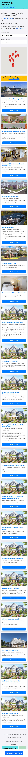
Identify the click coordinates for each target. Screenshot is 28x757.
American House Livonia (10, 650)
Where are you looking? (6, 39)
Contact (24, 734)
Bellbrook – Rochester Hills (11, 681)
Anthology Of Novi (8, 227)
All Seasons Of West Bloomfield (12, 558)
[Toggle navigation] (25, 7)
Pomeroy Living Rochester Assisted (13, 131)
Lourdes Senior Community (11, 588)
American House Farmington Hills (13, 99)
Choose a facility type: (5, 32)
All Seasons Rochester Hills (11, 619)
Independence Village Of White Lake (14, 293)
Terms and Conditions (7, 734)
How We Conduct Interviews (14, 737)
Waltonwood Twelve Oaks (10, 196)
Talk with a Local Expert (14, 753)
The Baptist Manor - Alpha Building (13, 465)
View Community (14, 110)
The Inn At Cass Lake (9, 263)
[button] (13, 61)
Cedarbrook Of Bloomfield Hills (12, 322)
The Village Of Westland (10, 361)
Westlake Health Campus (10, 713)
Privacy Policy (17, 734)
